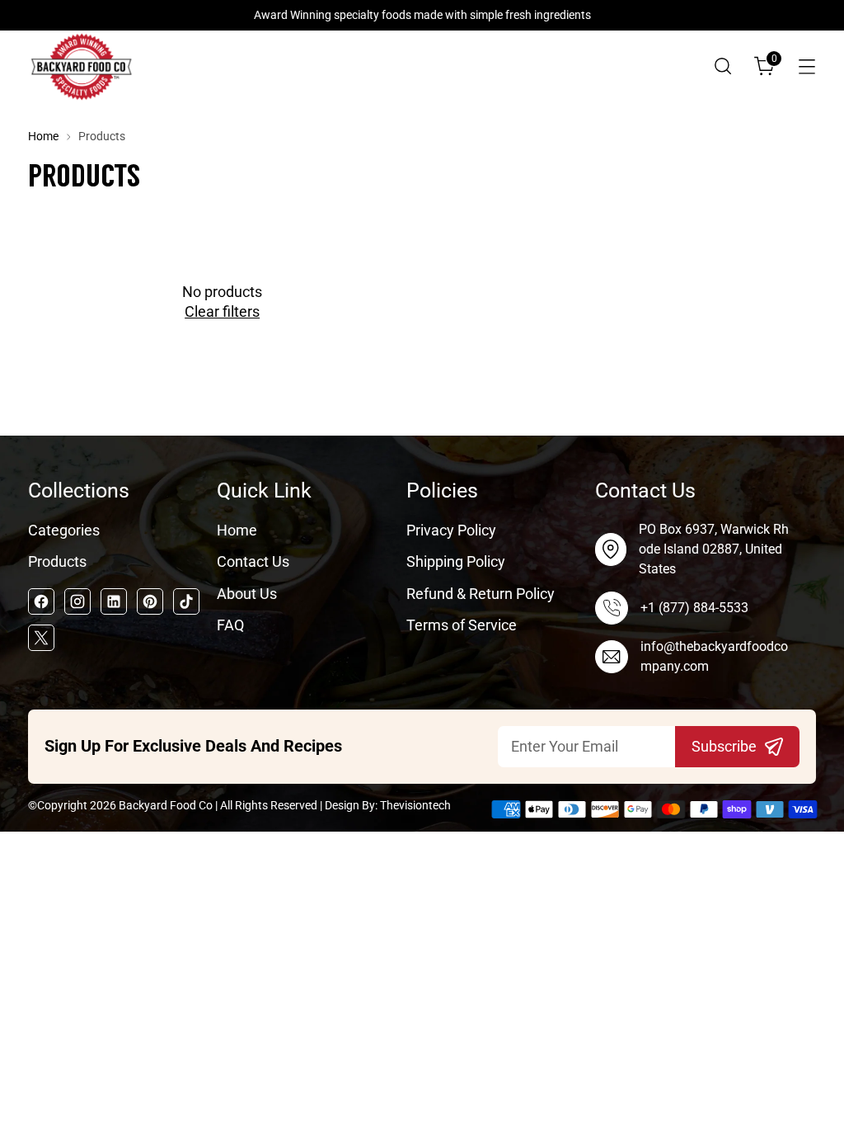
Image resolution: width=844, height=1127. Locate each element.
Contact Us (253, 562)
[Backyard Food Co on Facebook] (41, 601)
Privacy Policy (451, 530)
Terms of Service (461, 625)
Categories (64, 530)
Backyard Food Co (166, 805)
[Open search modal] (722, 66)
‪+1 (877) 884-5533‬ (694, 607)
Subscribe (724, 746)
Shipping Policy (455, 562)
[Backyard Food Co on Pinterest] (150, 601)
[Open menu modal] (806, 66)
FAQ (230, 625)
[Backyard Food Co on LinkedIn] (114, 601)
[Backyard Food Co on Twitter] (41, 638)
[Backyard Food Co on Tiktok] (186, 601)
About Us (247, 594)
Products (57, 562)
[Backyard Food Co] (81, 66)
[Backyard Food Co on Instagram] (77, 601)
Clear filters (222, 312)
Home (43, 136)
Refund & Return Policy (480, 594)
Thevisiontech (415, 805)
